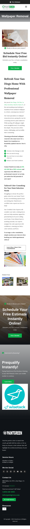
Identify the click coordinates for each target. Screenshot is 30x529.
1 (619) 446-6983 (8, 492)
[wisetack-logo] (15, 384)
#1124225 (12, 486)
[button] (3, 281)
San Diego (13, 102)
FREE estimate (17, 169)
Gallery (9, 278)
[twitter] (7, 471)
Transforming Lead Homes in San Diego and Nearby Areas (20, 278)
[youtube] (17, 471)
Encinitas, (10, 105)
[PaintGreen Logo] (8, 6)
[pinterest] (14, 471)
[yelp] (24, 471)
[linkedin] (21, 471)
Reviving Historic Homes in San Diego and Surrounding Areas (5, 278)
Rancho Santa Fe (18, 105)
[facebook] (3, 471)
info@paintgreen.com (10, 495)
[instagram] (10, 471)
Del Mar (19, 102)
